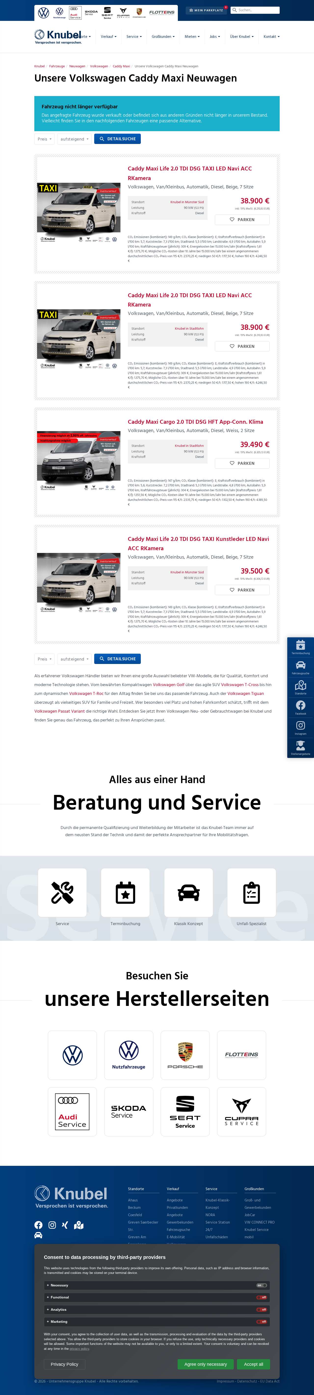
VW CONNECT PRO (260, 1223)
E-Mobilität (176, 1237)
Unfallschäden (217, 1237)
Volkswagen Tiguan (245, 693)
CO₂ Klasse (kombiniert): (198, 237)
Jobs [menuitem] (213, 37)
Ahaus (133, 1200)
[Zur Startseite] (71, 1203)
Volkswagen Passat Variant (59, 711)
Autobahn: (254, 241)
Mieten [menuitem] (190, 37)
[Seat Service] (185, 1111)
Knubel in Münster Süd (187, 202)
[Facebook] (41, 1227)
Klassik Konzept (188, 924)
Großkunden (254, 1189)
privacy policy (79, 1349)
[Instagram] (55, 1227)
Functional (60, 1297)
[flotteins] (241, 1055)
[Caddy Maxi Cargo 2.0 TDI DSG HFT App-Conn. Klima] (78, 462)
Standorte (300, 693)
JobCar (250, 1215)
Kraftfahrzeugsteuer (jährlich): (160, 246)
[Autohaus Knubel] (58, 36)
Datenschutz (247, 1381)
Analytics (58, 1309)
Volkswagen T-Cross (240, 685)
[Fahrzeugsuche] (40, 1237)
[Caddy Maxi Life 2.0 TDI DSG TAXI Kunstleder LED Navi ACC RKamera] (78, 584)
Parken (245, 220)
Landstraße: (220, 241)
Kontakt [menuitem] (270, 37)
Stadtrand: (188, 241)
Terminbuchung (301, 653)
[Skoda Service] (128, 1111)
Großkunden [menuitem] (161, 37)
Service (62, 924)
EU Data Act (270, 1381)
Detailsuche (117, 139)
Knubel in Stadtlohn (189, 329)
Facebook (300, 713)
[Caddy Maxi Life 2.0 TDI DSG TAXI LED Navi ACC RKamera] (78, 214)
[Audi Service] (72, 1111)
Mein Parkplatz (208, 10)
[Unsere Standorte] (81, 1227)
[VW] (72, 1055)
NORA (210, 1215)
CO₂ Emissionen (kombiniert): (147, 237)
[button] (44, 139)
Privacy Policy (64, 1364)
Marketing (59, 1322)
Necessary (59, 1285)
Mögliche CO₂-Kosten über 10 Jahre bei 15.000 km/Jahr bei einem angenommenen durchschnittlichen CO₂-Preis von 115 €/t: (193, 254)
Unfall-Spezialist (252, 924)
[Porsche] (185, 1055)
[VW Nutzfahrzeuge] (128, 1055)
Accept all (253, 1364)
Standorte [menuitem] (79, 37)
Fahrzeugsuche (300, 673)
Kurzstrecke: (154, 241)
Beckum (134, 1208)
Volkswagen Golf (168, 685)
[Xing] (67, 1227)
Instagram (300, 734)
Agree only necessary (205, 1364)
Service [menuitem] (132, 37)
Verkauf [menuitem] (107, 37)
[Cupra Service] (241, 1111)
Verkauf (173, 1189)
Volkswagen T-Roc (86, 693)
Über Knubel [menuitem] (240, 37)
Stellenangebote (300, 754)
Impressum (225, 1381)
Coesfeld (135, 1215)
